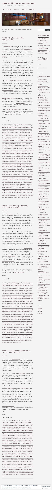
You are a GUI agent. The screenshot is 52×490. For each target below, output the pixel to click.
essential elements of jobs (19, 295)
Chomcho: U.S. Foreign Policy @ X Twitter (43, 59)
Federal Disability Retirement (8, 98)
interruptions (10, 214)
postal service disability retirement (19, 451)
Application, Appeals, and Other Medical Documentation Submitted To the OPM (44, 87)
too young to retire (20, 103)
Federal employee (9, 80)
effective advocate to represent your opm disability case (16, 151)
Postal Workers (10, 388)
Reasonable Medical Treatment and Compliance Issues (43, 256)
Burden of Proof (41, 90)
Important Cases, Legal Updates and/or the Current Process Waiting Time (43, 117)
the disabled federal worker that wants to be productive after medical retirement (17, 186)
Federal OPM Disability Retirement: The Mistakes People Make (43, 42)
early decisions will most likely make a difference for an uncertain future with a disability (17, 150)
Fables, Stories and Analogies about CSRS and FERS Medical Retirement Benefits (44, 107)
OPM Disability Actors (42, 139)
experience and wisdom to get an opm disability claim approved (19, 433)
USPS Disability (16, 339)
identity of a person (8, 46)
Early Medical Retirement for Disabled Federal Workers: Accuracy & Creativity (43, 37)
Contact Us (16, 9)
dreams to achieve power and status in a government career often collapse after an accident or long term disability (17, 432)
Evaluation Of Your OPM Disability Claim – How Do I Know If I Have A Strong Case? (44, 100)
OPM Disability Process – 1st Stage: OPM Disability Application (44, 220)
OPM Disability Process (42, 217)
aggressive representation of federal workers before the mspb (15, 137)
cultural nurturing (16, 359)
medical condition (28, 248)
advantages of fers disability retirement (11, 287)
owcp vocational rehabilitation (22, 448)
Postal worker (19, 80)
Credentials (31, 9)
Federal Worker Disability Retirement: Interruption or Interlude (15, 206)
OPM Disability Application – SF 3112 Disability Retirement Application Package (44, 185)
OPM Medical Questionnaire (43, 245)
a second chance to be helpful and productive (22, 135)
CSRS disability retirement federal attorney (20, 428)
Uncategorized (41, 293)
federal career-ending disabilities (8, 435)
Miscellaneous (15, 282)
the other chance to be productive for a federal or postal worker (17, 190)
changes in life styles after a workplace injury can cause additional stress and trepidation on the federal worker (17, 427)
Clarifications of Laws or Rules (44, 92)
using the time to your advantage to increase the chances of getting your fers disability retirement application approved (17, 337)
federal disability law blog (21, 435)
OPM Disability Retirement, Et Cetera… (19, 3)
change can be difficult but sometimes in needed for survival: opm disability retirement (17, 290)
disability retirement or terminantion (22, 148)
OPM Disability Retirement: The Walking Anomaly (13, 39)
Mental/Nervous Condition (43, 126)
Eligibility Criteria (41, 97)
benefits (14, 112)
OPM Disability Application (43, 180)
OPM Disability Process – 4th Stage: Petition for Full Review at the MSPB (44, 233)
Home (3, 9)
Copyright (24, 9)
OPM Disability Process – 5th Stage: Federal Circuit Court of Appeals (44, 238)
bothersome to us (9, 240)
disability (21, 62)
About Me (9, 9)
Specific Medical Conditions (43, 272)
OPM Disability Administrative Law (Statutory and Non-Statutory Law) (44, 173)
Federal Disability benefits (7, 90)
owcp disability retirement (9, 321)
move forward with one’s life (8, 261)
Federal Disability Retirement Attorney (21, 197)
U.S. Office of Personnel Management (15, 396)
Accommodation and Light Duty (44, 76)
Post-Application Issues (42, 246)
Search (47, 30)
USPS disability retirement (26, 464)
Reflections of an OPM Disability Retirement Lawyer (22, 124)
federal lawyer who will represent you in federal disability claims (15, 163)
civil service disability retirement (10, 291)
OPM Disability (8, 112)
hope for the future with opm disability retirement (16, 171)
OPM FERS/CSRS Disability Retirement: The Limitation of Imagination (16, 351)
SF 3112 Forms (40, 271)
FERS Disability (41, 113)
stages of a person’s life (19, 272)
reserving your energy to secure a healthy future (15, 179)
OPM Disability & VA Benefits (43, 136)
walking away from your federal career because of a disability (14, 466)
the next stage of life (6, 218)
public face (16, 227)
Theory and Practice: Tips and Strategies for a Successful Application (44, 281)
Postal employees (11, 256)
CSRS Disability (41, 95)
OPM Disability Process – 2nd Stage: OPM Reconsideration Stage (44, 225)
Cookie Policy (28, 488)
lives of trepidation (21, 373)
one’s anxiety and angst (23, 69)
